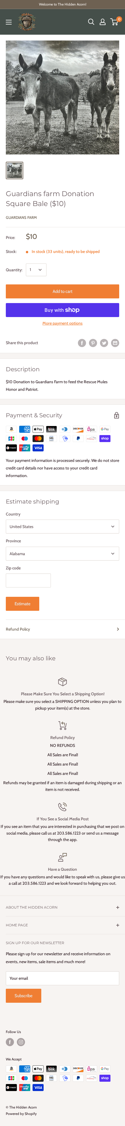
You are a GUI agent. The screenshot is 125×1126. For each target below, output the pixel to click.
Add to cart (62, 291)
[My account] (103, 22)
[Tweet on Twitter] (104, 343)
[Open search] (91, 22)
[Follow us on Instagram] (21, 1042)
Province (13, 540)
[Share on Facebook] (82, 343)
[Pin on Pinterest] (93, 343)
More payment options (62, 323)
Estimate (23, 603)
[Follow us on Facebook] (10, 1042)
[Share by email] (115, 343)
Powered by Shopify (21, 1113)
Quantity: (14, 269)
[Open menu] (9, 22)
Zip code (13, 568)
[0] (114, 21)
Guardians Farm (21, 217)
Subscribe (24, 995)
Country (13, 514)
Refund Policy (18, 629)
